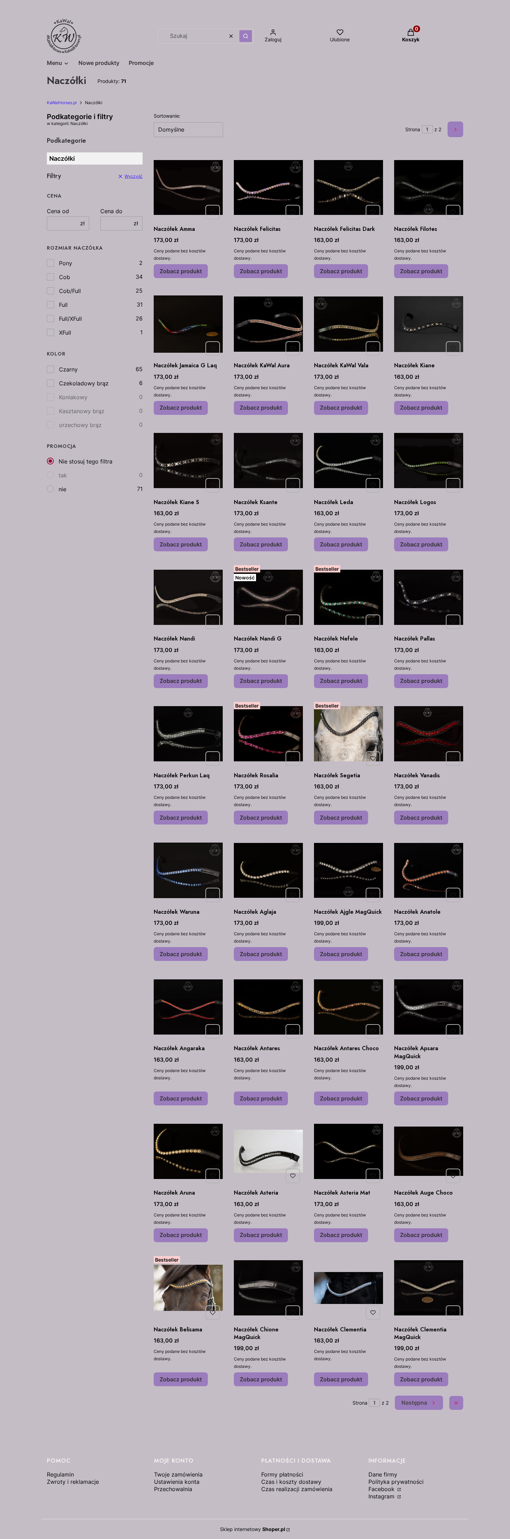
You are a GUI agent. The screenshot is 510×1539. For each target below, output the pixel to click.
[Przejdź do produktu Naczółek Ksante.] (268, 460)
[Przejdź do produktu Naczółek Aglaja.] (268, 870)
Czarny (68, 369)
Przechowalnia (173, 1489)
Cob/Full (70, 290)
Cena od (58, 211)
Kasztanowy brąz (81, 411)
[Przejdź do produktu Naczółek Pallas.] (428, 597)
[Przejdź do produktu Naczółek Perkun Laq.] (188, 734)
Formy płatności (282, 1474)
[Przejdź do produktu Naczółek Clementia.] (348, 1288)
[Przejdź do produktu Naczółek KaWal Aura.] (268, 324)
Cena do (111, 211)
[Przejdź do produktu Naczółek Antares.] (268, 1007)
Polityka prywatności (396, 1481)
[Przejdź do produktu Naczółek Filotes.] (428, 187)
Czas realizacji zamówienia (296, 1489)
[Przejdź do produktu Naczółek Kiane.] (428, 324)
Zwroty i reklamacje (73, 1481)
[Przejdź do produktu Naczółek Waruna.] (188, 870)
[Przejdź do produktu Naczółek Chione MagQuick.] (268, 1288)
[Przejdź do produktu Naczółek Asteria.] (268, 1151)
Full (63, 304)
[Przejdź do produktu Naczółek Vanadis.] (428, 734)
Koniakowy (73, 397)
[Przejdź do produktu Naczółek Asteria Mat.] (348, 1151)
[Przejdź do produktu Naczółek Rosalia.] (268, 734)
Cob (64, 277)
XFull (65, 332)
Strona (412, 129)
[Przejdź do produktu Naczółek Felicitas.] (268, 187)
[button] (245, 36)
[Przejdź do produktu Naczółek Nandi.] (188, 597)
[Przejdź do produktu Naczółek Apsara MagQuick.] (428, 1007)
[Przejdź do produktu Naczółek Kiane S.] (188, 460)
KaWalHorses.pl (62, 102)
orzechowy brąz (80, 424)
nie (62, 489)
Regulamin (60, 1474)
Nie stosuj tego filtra (85, 461)
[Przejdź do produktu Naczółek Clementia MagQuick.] (428, 1288)
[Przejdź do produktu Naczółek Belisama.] (188, 1288)
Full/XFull (70, 318)
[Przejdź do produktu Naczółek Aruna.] (188, 1151)
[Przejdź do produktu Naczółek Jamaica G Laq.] (188, 324)
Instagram (382, 1496)
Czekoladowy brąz (84, 383)
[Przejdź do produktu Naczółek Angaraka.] (188, 1007)
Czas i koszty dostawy (291, 1481)
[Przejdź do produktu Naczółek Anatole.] (428, 870)
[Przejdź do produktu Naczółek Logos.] (428, 460)
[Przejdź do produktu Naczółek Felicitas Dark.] (348, 187)
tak (63, 475)
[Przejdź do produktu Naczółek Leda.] (348, 460)
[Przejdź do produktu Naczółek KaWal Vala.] (348, 324)
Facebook (382, 1489)
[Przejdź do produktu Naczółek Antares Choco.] (348, 1007)
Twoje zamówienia (178, 1474)
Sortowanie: (167, 116)
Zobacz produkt (181, 271)
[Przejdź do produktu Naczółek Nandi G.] (268, 597)
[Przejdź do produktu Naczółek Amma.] (188, 187)
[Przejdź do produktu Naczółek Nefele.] (348, 597)
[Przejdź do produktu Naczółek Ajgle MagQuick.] (348, 870)
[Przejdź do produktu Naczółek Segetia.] (348, 734)
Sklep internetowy (252, 1529)
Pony (65, 263)
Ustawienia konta (176, 1481)
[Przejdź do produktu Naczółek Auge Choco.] (428, 1151)
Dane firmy (382, 1474)
